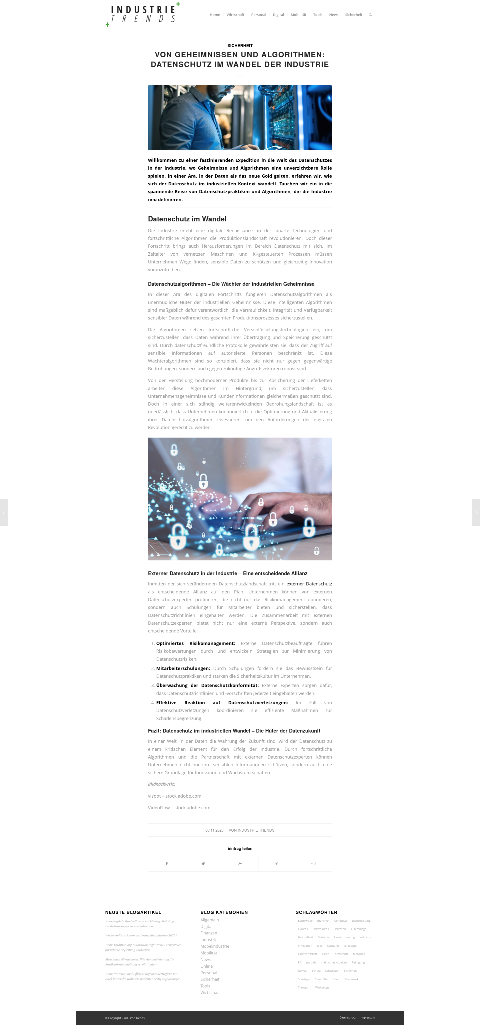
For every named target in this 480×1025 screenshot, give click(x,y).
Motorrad (359, 954)
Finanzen (208, 933)
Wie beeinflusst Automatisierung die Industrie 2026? (141, 935)
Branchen (323, 920)
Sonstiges (304, 979)
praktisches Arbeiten (334, 962)
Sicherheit (240, 45)
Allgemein (209, 920)
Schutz (316, 970)
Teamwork (351, 979)
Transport (304, 987)
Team (336, 979)
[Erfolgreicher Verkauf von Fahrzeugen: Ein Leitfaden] (476, 512)
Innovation (305, 945)
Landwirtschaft (307, 954)
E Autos (303, 929)
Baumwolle (305, 920)
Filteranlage (358, 929)
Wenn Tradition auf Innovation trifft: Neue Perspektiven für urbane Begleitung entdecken (143, 947)
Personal (208, 972)
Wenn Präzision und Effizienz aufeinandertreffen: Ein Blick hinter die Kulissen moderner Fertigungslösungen (142, 976)
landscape (350, 945)
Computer (340, 920)
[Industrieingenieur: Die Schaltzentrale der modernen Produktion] (4, 512)
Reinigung (358, 962)
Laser (325, 954)
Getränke (324, 937)
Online (206, 966)
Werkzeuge (322, 987)
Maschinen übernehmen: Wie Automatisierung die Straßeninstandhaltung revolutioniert (139, 961)
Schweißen (332, 970)
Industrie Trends (256, 830)
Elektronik (340, 929)
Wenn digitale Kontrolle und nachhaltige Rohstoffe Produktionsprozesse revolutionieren (140, 923)
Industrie (209, 939)
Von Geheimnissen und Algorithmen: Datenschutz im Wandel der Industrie (240, 59)
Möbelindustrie (214, 946)
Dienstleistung (361, 920)
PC (300, 962)
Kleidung (333, 945)
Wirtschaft (210, 992)
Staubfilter (321, 979)
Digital (206, 926)
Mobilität (208, 953)
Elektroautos (320, 929)
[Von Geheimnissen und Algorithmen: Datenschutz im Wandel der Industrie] (240, 117)
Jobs (319, 945)
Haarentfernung (344, 937)
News (205, 959)
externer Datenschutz (309, 583)
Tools (205, 986)
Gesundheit (305, 937)
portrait (311, 962)
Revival (302, 970)
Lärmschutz (341, 954)
